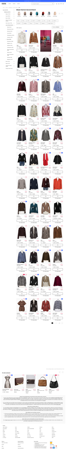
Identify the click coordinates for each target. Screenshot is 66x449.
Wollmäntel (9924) (9, 31)
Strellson (53, 428)
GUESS (16, 434)
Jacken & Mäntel (15, 7)
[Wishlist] (61, 4)
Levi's (28, 431)
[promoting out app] (45, 41)
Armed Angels (5, 428)
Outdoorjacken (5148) (10, 47)
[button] (9, 10)
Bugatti (4, 431)
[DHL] (51, 443)
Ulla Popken (53, 434)
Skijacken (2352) (9, 52)
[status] (19, 27)
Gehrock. (44, 400)
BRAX (3, 430)
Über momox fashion (5, 442)
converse (4, 434)
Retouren (19, 444)
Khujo (28, 430)
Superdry (53, 430)
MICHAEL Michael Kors (30, 437)
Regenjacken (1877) (10, 59)
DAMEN (9, 3)
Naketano (41, 427)
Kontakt (3, 448)
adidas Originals (5, 427)
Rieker (53, 427)
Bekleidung (10, 7)
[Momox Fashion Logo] (4, 4)
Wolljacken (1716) (9, 43)
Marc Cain (28, 434)
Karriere (3, 444)
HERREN (14, 3)
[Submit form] (52, 4)
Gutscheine (19, 446)
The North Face (54, 431)
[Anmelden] (59, 4)
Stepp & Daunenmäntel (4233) (10, 50)
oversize (25, 407)
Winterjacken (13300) (10, 41)
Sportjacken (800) (9, 57)
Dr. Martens (4, 437)
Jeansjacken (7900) (9, 37)
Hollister (28, 427)
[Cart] (63, 4)
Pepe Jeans (41, 434)
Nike (40, 428)
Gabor (16, 428)
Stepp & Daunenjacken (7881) (10, 55)
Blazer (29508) (9, 39)
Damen (6, 7)
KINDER (18, 3)
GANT (16, 430)
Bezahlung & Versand (21, 442)
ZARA (52, 437)
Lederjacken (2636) (9, 45)
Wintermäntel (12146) (10, 29)
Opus (40, 431)
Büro (25, 397)
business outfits (58, 404)
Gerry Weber (17, 431)
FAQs (2, 446)
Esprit (16, 427)
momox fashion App (20, 448)
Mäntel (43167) (9, 27)
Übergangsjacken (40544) (10, 35)
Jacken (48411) (9, 33)
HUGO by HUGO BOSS (30, 428)
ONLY (40, 430)
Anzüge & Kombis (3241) (9, 68)
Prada (40, 437)
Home (3, 7)
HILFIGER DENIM (17, 437)
